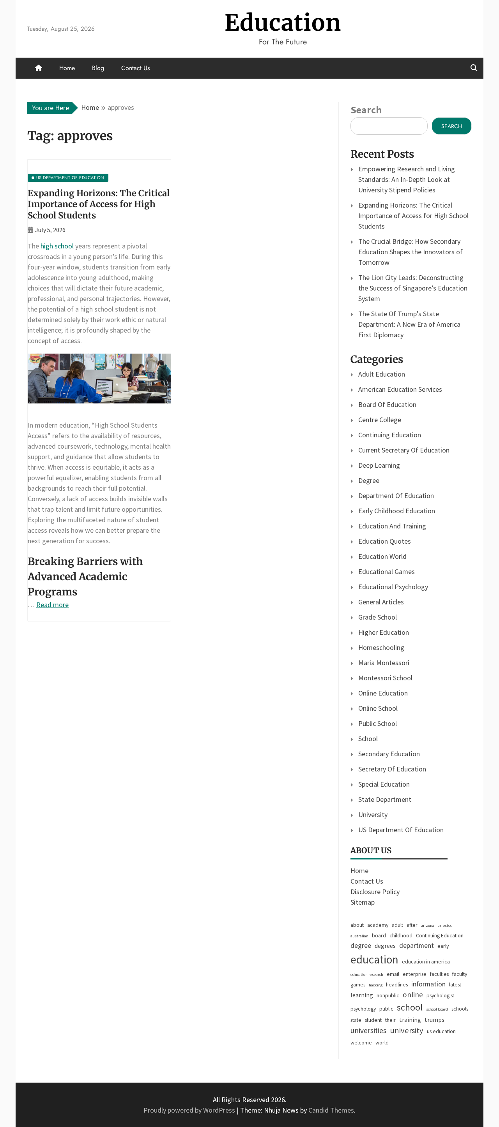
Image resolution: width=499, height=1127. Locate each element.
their (390, 1019)
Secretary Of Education (392, 768)
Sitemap (362, 902)
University (373, 814)
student (373, 1019)
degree (360, 945)
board (379, 935)
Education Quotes (384, 541)
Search (366, 109)
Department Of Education (396, 495)
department (416, 945)
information (428, 984)
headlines (397, 984)
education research (366, 974)
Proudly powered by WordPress (190, 1110)
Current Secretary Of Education (403, 450)
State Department (384, 799)
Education (283, 23)
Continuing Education (389, 434)
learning (361, 995)
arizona (427, 925)
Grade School (377, 617)
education (374, 959)
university (406, 1030)
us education (441, 1031)
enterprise (414, 973)
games (357, 984)
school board (437, 1009)
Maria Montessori (383, 662)
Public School (377, 723)
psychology (363, 1008)
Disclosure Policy (375, 891)
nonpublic (388, 995)
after (412, 924)
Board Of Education (387, 404)
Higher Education (383, 632)
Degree (368, 480)
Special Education (384, 784)
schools (459, 1008)
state (355, 1019)
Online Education (383, 693)
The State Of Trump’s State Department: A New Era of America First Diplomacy (409, 324)
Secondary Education (389, 753)
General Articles (381, 601)
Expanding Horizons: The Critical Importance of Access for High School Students (99, 204)
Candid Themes (331, 1110)
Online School (378, 708)
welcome (361, 1042)
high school (57, 245)
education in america (426, 961)
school (410, 1007)
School (368, 738)
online (413, 994)
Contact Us (135, 67)
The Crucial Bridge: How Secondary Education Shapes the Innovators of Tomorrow (410, 252)
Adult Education (381, 374)
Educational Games (386, 571)
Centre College (379, 419)
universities (368, 1030)
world (382, 1042)
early (443, 945)
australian (359, 936)
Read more (52, 604)
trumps (434, 1019)
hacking (375, 985)
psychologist (440, 995)
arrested (445, 925)
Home (67, 67)
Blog (98, 67)
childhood (400, 935)
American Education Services (400, 389)
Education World (382, 556)
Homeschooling (381, 647)
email (393, 973)
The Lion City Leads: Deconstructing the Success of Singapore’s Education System (412, 288)
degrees (385, 945)
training (410, 1019)
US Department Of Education (401, 829)
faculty (459, 973)
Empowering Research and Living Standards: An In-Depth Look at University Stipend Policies (406, 179)
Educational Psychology (393, 586)
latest (455, 984)
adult (397, 924)
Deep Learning (379, 465)
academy (377, 924)
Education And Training (392, 525)
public (386, 1008)
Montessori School (385, 677)
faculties (439, 973)
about (357, 924)
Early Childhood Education (396, 510)
